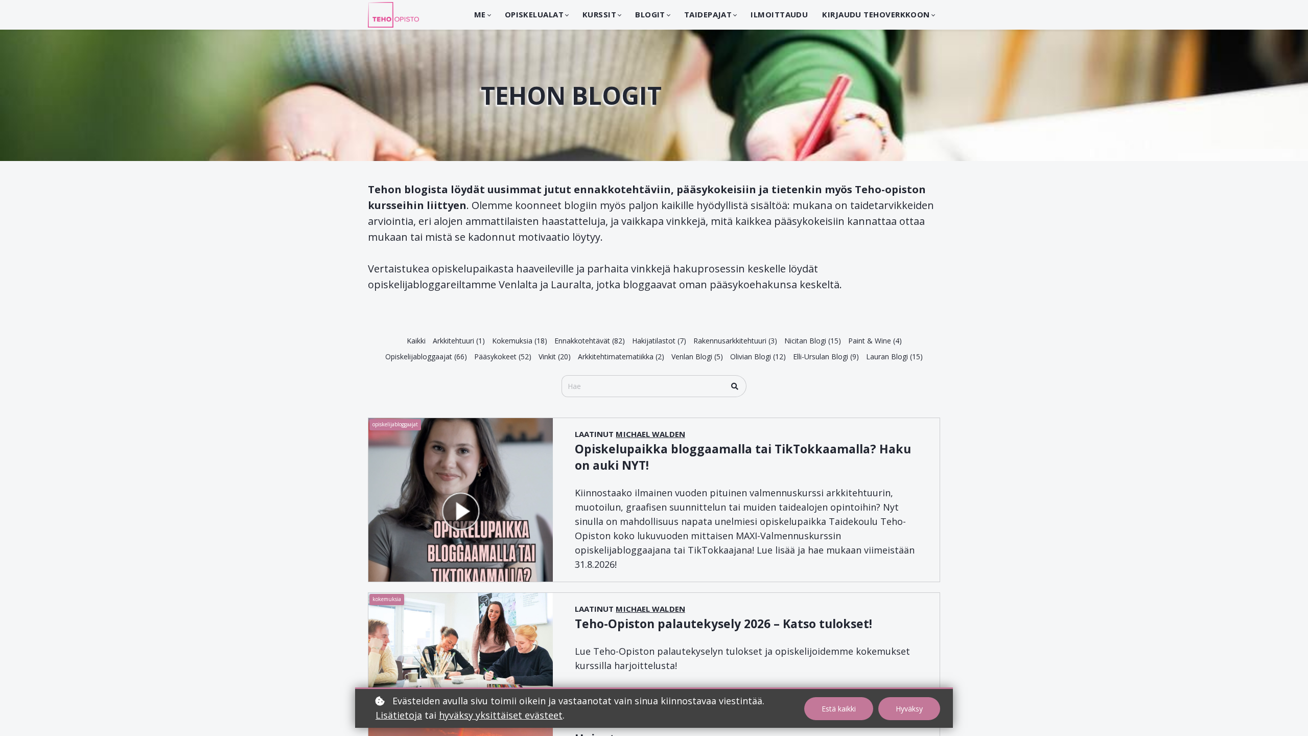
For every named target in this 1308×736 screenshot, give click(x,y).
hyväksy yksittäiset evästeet (501, 715)
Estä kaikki (839, 709)
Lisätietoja (399, 715)
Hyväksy (909, 709)
